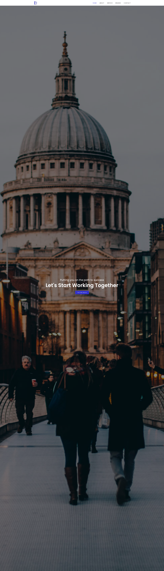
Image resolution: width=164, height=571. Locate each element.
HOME (95, 3)
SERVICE (110, 3)
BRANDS (118, 3)
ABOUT (102, 3)
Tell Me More (82, 292)
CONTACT (127, 3)
